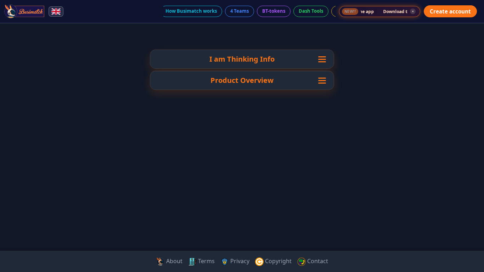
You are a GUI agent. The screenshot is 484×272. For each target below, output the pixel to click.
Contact (317, 261)
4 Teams (239, 11)
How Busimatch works (191, 11)
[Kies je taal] (56, 11)
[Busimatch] (24, 11)
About (173, 261)
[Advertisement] (31, 136)
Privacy (239, 261)
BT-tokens (273, 11)
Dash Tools (311, 11)
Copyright (278, 261)
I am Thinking (233, 59)
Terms (206, 261)
